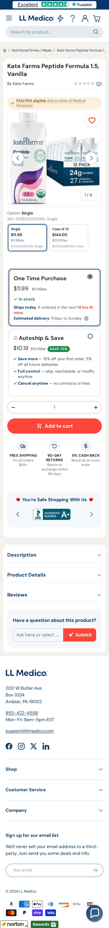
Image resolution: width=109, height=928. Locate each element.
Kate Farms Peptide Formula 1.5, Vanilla (81, 50)
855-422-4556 (22, 713)
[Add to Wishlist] (92, 120)
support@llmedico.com (30, 731)
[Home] (5, 50)
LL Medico (27, 891)
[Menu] (9, 18)
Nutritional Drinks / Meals (32, 50)
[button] (97, 18)
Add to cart (59, 426)
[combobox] (54, 32)
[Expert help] (73, 18)
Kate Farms (23, 83)
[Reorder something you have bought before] (60, 18)
